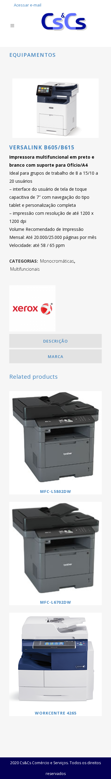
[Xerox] (32, 309)
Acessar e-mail (27, 5)
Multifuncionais (25, 269)
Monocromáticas (57, 261)
